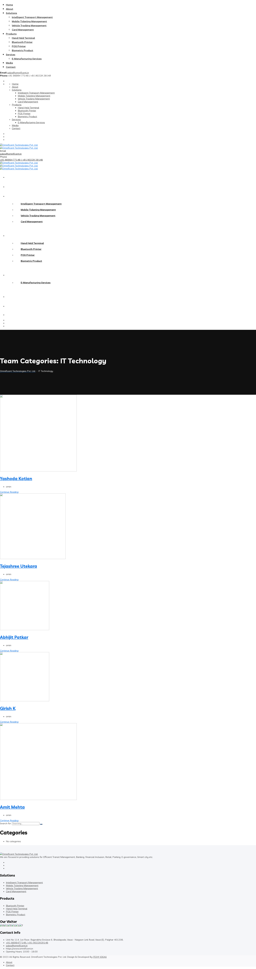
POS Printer (19, 46)
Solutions (11, 13)
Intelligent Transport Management (32, 17)
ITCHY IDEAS (100, 956)
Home (9, 4)
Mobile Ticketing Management (29, 21)
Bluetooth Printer (22, 42)
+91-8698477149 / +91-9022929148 (27, 942)
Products (11, 33)
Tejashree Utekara (18, 566)
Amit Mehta (12, 807)
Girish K (8, 708)
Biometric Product (22, 50)
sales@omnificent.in (18, 72)
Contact (11, 66)
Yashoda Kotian (16, 478)
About (9, 8)
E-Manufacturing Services (27, 58)
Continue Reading (9, 491)
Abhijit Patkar (14, 637)
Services (10, 54)
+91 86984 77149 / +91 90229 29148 (21, 159)
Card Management (23, 29)
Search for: (6, 823)
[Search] (41, 824)
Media (9, 62)
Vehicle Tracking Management (29, 25)
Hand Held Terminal (23, 37)
